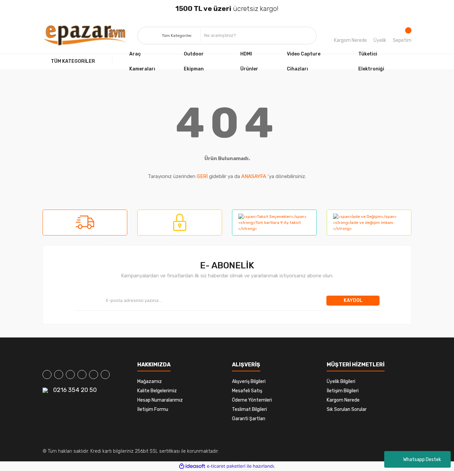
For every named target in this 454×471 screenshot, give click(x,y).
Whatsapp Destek (422, 459)
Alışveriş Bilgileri (249, 381)
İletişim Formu (152, 409)
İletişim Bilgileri (343, 391)
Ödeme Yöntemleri (252, 400)
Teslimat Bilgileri (249, 409)
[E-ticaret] (226, 466)
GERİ (202, 176)
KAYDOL (353, 300)
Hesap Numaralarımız (160, 400)
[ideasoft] (192, 466)
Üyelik (380, 40)
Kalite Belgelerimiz (157, 391)
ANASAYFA (253, 176)
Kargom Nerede (350, 40)
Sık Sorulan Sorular (347, 409)
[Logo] (85, 36)
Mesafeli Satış (247, 391)
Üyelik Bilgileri (341, 381)
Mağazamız (149, 381)
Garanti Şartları (248, 419)
